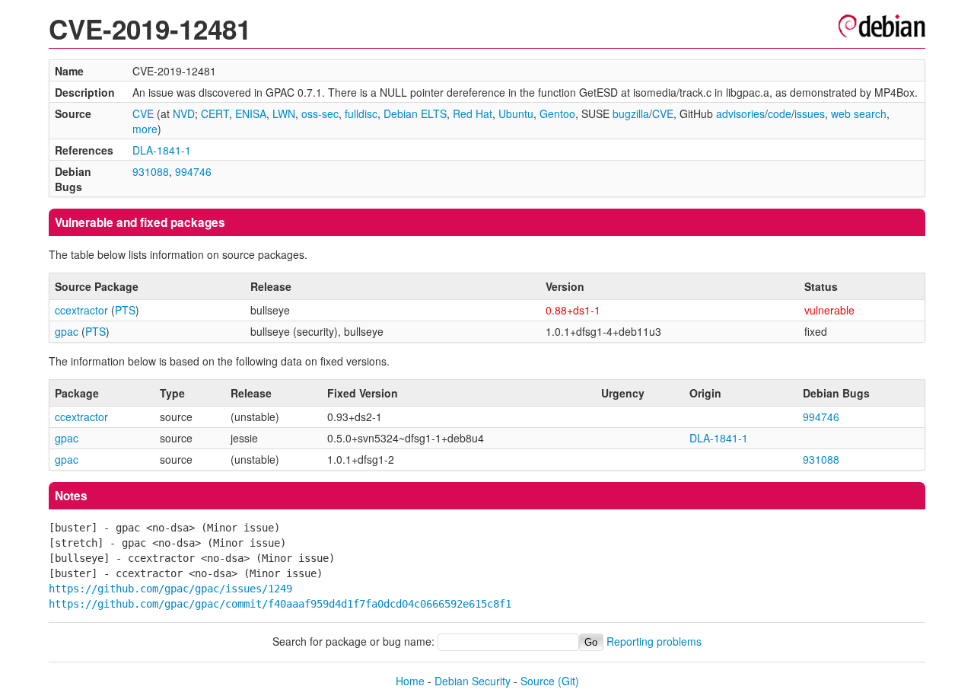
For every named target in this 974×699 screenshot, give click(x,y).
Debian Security (472, 680)
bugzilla (631, 113)
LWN (283, 113)
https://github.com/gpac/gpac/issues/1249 (170, 588)
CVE (143, 113)
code (779, 113)
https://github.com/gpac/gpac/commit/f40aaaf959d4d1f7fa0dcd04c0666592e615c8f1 (280, 604)
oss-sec (320, 113)
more (145, 128)
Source (537, 680)
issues (809, 113)
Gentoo (557, 113)
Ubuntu (515, 113)
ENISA (250, 113)
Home (410, 680)
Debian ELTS (415, 113)
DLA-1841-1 (161, 150)
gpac (66, 331)
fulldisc (361, 113)
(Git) (568, 680)
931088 (150, 171)
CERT (215, 113)
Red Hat (472, 113)
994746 (193, 171)
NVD (184, 113)
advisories (740, 113)
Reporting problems (654, 641)
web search (858, 113)
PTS (125, 310)
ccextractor (81, 310)
